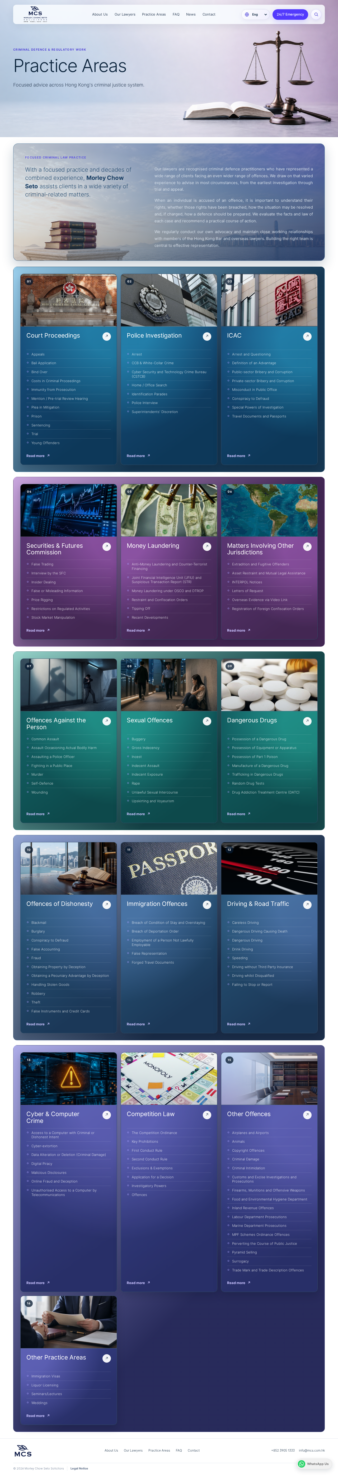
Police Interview (145, 403)
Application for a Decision (153, 1177)
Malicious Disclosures (49, 1172)
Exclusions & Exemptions (152, 1168)
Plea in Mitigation (45, 407)
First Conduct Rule (147, 1150)
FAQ (176, 14)
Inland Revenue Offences (253, 1208)
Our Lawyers (125, 14)
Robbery (38, 993)
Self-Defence (42, 783)
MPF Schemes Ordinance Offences (261, 1234)
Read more (38, 456)
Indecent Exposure (147, 774)
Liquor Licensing (44, 1385)
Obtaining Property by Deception (58, 967)
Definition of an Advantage (254, 363)
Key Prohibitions (145, 1141)
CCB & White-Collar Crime (153, 363)
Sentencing (40, 425)
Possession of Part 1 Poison (255, 757)
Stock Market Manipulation (53, 617)
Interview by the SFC (48, 573)
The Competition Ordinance (154, 1133)
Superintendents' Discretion (155, 412)
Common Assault (45, 739)
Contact (209, 14)
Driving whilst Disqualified (253, 975)
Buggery (138, 739)
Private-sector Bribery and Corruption (263, 381)
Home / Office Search (149, 385)
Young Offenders (45, 443)
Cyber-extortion (44, 1146)
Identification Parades (149, 394)
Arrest (137, 354)
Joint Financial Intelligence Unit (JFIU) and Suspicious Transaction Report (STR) (166, 579)
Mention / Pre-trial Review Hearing (59, 398)
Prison (36, 416)
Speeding (240, 958)
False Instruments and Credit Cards (60, 1011)
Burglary (38, 931)
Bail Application (43, 363)
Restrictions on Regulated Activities (60, 609)
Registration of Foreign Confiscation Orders (268, 609)
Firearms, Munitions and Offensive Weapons (268, 1190)
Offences (139, 1195)
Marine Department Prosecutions (259, 1225)
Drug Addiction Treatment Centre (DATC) (266, 792)
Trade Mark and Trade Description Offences (268, 1270)
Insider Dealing (43, 582)
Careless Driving (245, 922)
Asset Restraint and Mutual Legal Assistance (269, 573)
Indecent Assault (145, 765)
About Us (100, 14)
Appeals (38, 354)
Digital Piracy (41, 1163)
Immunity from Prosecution (53, 389)
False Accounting (45, 949)
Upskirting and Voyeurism (153, 801)
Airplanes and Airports (250, 1133)
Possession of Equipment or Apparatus (264, 748)
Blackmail (38, 922)
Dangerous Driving (247, 940)
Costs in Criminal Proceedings (56, 381)
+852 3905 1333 (283, 1450)
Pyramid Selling (244, 1252)
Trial (34, 434)
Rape (136, 783)
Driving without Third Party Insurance (262, 967)
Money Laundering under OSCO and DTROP (168, 591)
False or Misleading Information (57, 591)
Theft (35, 1002)
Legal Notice (79, 1468)
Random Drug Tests (248, 783)
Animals (238, 1141)
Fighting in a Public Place (51, 765)
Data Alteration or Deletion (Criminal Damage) (68, 1154)
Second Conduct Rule (149, 1159)
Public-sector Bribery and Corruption (262, 372)
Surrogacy (240, 1261)
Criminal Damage (245, 1159)
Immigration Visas (45, 1376)
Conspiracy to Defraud (250, 398)
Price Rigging (42, 600)
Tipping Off (141, 608)
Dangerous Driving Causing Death (260, 931)
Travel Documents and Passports (259, 416)
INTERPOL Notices (247, 582)
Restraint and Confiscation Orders (160, 600)
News (191, 14)
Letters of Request (247, 591)
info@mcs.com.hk (312, 1450)
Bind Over (39, 372)
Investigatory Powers (149, 1186)
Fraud (36, 958)
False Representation (149, 953)
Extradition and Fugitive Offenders (260, 564)
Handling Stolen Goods (50, 984)
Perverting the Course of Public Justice (264, 1243)
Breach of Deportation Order (155, 931)
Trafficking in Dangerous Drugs (257, 774)
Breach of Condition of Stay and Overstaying (168, 922)
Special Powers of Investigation (258, 407)
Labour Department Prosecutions (259, 1217)
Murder (37, 774)
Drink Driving (242, 949)
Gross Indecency (145, 748)
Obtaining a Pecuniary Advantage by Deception (70, 975)
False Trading (42, 564)
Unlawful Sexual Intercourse (155, 792)
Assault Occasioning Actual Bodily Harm (64, 748)
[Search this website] (316, 14)
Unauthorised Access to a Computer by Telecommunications (64, 1192)
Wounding (39, 792)
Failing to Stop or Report (252, 984)
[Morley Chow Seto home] (42, 14)
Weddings (39, 1403)
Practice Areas (154, 14)
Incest (137, 757)
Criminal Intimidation (248, 1168)
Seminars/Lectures (46, 1394)
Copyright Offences (248, 1150)
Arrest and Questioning (251, 354)
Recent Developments (150, 617)
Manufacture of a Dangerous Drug (260, 765)
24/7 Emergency (290, 14)
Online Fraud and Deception (54, 1181)
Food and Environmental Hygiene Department (269, 1199)
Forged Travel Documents (153, 962)
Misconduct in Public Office (254, 389)
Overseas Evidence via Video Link (260, 600)
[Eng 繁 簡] (255, 14)
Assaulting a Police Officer (53, 757)
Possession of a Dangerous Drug (259, 739)
